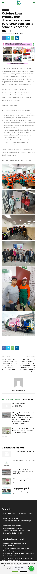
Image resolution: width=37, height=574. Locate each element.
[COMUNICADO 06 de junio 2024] (6, 463)
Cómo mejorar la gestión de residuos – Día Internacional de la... (23, 481)
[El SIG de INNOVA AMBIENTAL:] (6, 406)
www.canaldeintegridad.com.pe (16, 543)
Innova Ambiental (9, 33)
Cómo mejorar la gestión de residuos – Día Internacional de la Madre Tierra (23, 431)
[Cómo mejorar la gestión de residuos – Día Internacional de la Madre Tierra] (6, 430)
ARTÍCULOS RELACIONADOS (11, 400)
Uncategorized (5, 10)
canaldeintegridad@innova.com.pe (18, 548)
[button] (34, 2)
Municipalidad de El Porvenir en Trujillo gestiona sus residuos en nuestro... (24, 472)
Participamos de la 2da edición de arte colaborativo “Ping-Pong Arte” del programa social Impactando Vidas (9, 364)
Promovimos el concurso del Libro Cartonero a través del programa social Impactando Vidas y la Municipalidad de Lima (27, 365)
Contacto (6, 509)
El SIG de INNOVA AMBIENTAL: (23, 452)
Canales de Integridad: (13, 539)
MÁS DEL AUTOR (27, 400)
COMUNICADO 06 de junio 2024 (24, 461)
